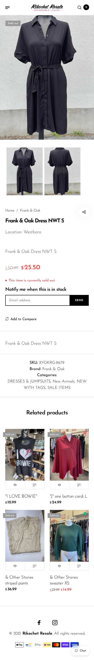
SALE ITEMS (58, 388)
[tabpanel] (47, 77)
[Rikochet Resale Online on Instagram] (54, 622)
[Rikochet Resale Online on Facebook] (39, 622)
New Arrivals (64, 382)
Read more (34, 485)
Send (79, 300)
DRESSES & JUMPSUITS (29, 382)
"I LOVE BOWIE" (21, 496)
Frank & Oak (53, 369)
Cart (86, 7)
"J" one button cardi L (68, 496)
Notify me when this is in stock (35, 289)
